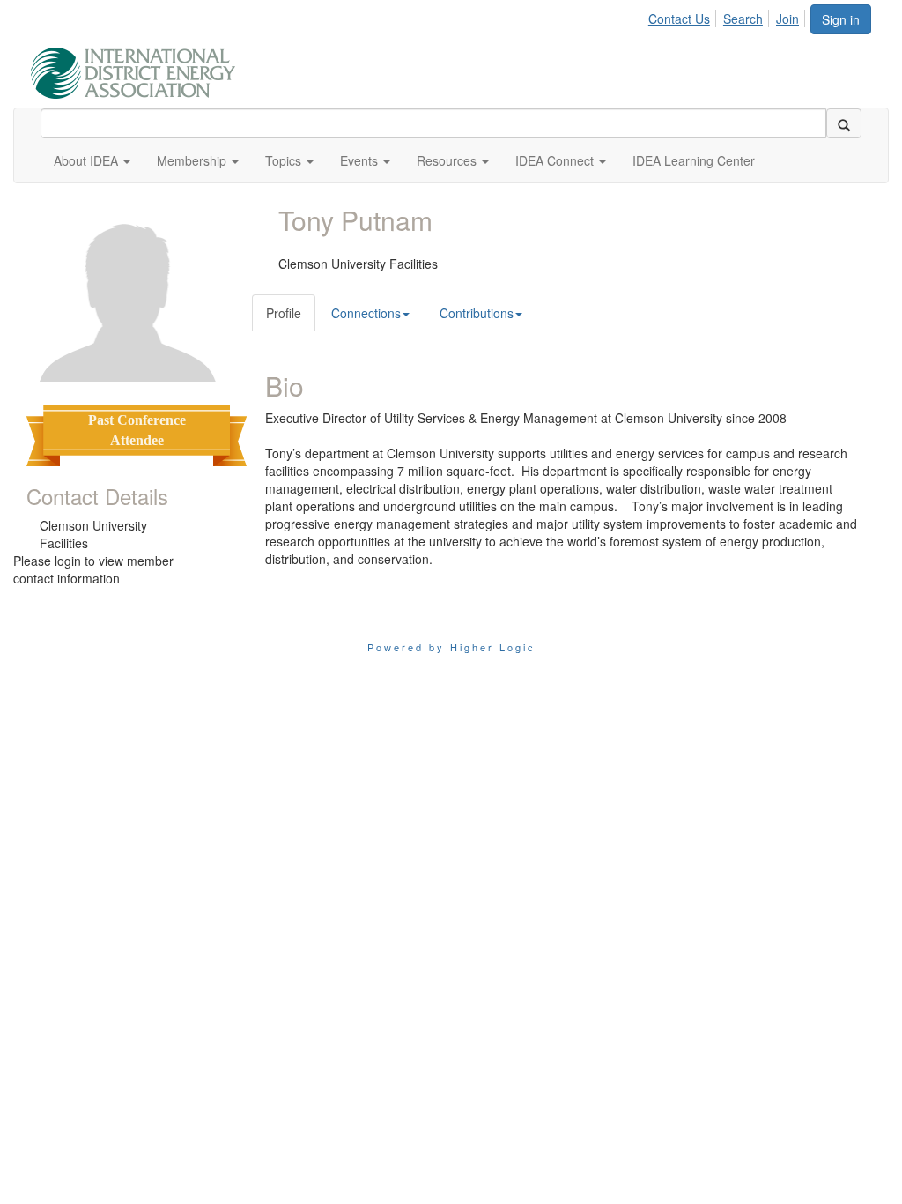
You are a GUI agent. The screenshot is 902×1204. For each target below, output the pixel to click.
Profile (283, 313)
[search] (843, 123)
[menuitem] (684, 15)
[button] (92, 160)
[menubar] (728, 15)
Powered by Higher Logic (451, 647)
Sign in (841, 19)
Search (743, 18)
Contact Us (679, 18)
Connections (366, 313)
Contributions (477, 313)
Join (787, 18)
